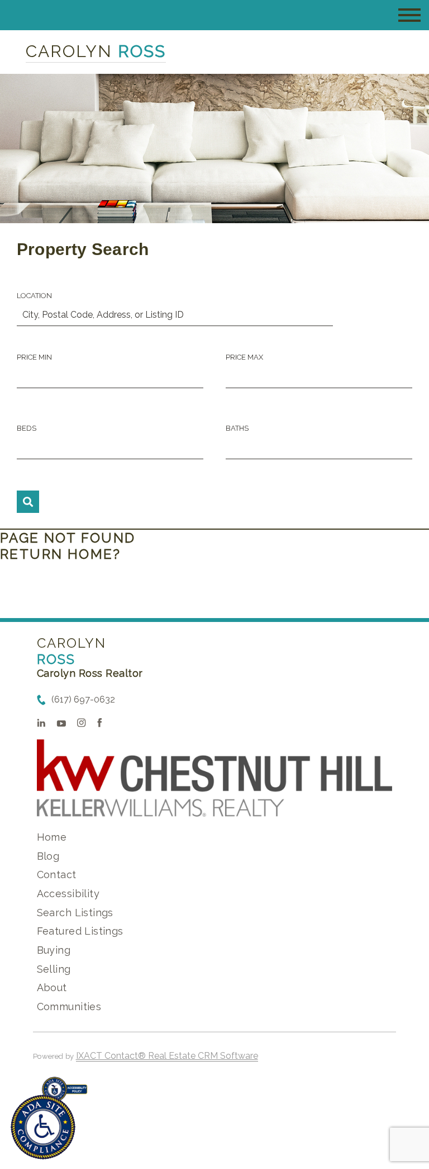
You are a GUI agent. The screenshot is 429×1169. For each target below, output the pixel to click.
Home (52, 837)
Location (34, 295)
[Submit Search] (28, 502)
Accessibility (68, 893)
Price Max (244, 357)
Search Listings (75, 912)
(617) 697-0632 (83, 699)
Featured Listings (80, 931)
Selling (54, 969)
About (52, 987)
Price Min (34, 357)
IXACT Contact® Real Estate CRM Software (167, 1055)
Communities (69, 1006)
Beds (26, 428)
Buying (54, 950)
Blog (48, 856)
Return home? (60, 554)
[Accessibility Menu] (43, 1127)
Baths (237, 428)
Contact (57, 874)
